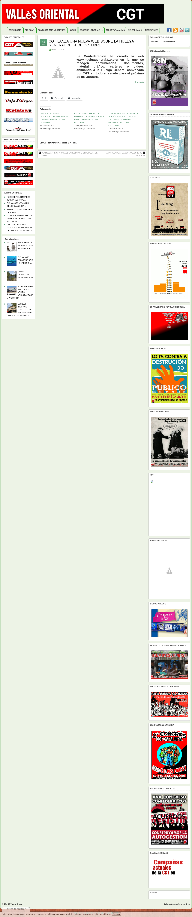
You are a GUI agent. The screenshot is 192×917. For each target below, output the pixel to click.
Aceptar (116, 914)
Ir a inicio (139, 82)
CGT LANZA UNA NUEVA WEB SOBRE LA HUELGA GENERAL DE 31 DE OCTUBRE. (91, 43)
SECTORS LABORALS (90, 30)
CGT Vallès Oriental (15, 904)
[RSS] (175, 29)
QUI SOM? (29, 30)
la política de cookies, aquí (57, 914)
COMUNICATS (15, 30)
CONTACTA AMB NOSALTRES (52, 30)
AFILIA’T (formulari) (115, 30)
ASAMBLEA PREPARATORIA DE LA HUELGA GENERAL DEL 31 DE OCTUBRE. (68, 154)
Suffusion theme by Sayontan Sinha (177, 904)
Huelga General (58, 49)
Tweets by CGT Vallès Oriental (162, 41)
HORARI (72, 30)
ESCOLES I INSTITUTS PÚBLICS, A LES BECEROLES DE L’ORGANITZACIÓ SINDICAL (20, 228)
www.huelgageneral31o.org (97, 59)
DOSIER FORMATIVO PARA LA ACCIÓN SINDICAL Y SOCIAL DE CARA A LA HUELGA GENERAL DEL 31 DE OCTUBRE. (123, 119)
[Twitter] (187, 29)
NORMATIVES (151, 30)
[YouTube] (181, 29)
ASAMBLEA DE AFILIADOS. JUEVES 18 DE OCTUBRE (125, 154)
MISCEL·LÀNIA (135, 30)
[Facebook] (169, 29)
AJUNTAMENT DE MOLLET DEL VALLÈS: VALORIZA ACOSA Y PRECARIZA (20, 218)
